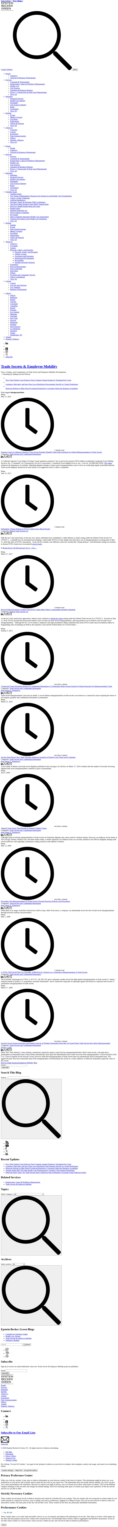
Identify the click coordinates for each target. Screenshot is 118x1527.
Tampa (12, 333)
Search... (4, 1078)
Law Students (15, 287)
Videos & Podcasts (17, 124)
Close (4, 1525)
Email (3, 1065)
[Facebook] (7, 349)
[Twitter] (7, 355)
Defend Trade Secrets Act (19, 531)
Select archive (6, 1264)
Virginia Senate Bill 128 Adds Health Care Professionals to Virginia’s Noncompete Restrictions (40, 1170)
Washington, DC (16, 335)
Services (9, 80)
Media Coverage (16, 117)
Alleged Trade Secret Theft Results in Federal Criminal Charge (24, 828)
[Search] (42, 70)
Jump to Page (6, 1)
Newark (13, 320)
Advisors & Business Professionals (22, 78)
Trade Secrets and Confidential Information (25, 454)
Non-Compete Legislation (19, 213)
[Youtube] (7, 346)
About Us (9, 128)
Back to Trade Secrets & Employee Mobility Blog (19, 1063)
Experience (14, 134)
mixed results (37, 544)
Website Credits (11, 1460)
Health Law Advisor (13, 1336)
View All (13, 94)
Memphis (13, 314)
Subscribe (9, 357)
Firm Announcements (18, 136)
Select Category (6, 1194)
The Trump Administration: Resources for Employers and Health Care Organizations (41, 196)
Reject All (19, 1470)
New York (14, 318)
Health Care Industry (17, 101)
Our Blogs (14, 119)
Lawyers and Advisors (18, 285)
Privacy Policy (11, 1456)
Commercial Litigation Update (17, 1334)
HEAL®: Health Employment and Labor (25, 206)
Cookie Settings (6, 70)
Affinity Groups (20, 254)
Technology (14, 109)
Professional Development (24, 258)
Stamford (13, 331)
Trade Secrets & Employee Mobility (29, 366)
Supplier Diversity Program (25, 262)
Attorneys (13, 76)
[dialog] (59, 1467)
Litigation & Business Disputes (21, 90)
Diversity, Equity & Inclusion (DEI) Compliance (27, 202)
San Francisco (15, 327)
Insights (8, 113)
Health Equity (15, 208)
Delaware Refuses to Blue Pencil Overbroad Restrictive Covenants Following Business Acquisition (42, 1168)
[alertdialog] (59, 1500)
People (8, 74)
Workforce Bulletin (12, 1340)
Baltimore (13, 298)
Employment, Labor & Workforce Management (27, 84)
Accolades (14, 246)
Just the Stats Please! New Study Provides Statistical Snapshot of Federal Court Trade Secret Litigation (38, 757)
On (5, 1513)
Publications (14, 121)
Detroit (12, 308)
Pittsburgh (14, 322)
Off (10, 1513)
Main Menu (17, 1)
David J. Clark (6, 1047)
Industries (9, 97)
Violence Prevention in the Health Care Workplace (28, 219)
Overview (13, 130)
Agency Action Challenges (20, 198)
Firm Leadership (16, 269)
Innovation (14, 271)
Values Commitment (17, 277)
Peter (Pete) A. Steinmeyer (10, 690)
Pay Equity (14, 215)
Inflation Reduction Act (18, 211)
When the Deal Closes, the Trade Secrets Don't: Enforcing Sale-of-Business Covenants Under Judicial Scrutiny (46, 1173)
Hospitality (14, 103)
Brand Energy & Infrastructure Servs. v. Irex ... (20, 548)
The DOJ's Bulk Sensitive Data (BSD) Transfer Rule (29, 204)
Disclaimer (9, 1454)
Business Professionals (18, 289)
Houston (13, 310)
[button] (7, 1350)
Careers (13, 132)
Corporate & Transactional (19, 82)
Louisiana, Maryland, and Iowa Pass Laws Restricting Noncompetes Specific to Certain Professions (42, 1166)
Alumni (8, 337)
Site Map (9, 1452)
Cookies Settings (7, 1470)
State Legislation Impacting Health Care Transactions (29, 217)
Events (12, 115)
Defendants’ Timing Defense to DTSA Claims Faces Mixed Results (25, 529)
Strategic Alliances (17, 140)
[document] (59, 1500)
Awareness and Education (24, 256)
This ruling (108, 463)
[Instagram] (7, 352)
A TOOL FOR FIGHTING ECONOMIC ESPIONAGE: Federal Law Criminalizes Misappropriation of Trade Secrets (44, 972)
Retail (12, 107)
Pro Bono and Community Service (22, 275)
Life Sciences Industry (18, 105)
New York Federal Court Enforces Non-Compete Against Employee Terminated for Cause (38, 1164)
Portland (13, 325)
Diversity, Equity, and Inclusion (21, 250)
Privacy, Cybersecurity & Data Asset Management (28, 92)
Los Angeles (14, 312)
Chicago (13, 302)
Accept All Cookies (30, 1470)
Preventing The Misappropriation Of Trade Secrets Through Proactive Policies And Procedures (35, 901)
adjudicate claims (56, 618)
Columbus (14, 306)
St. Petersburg (15, 329)
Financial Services (16, 99)
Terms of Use (10, 1458)
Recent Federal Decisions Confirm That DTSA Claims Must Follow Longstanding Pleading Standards (38, 610)
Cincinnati (14, 304)
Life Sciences (15, 88)
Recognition (19, 260)
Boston (12, 300)
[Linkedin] (7, 344)
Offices (12, 138)
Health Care (14, 86)
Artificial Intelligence (17, 200)
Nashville (13, 316)
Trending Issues (11, 192)
